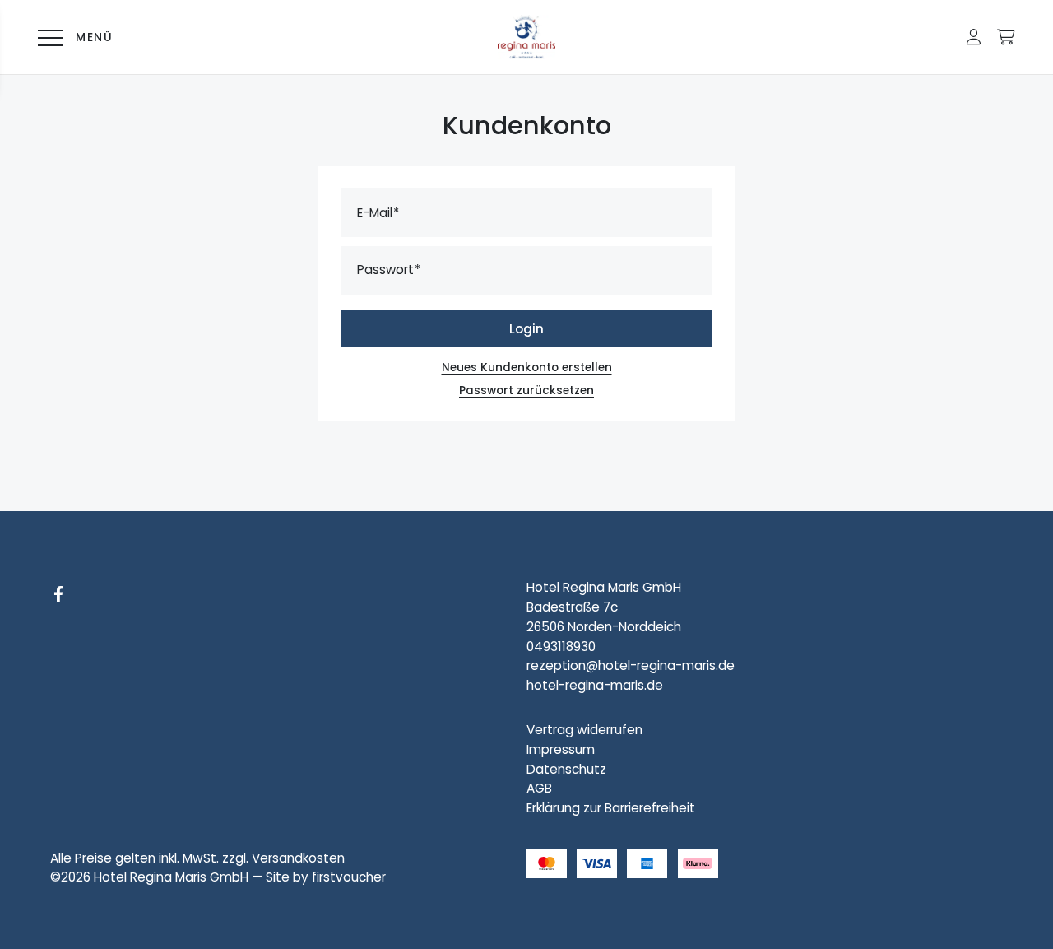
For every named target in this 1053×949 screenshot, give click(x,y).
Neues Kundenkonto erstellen (527, 367)
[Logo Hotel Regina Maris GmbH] (526, 37)
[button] (974, 37)
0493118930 (561, 646)
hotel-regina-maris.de (594, 685)
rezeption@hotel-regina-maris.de (630, 665)
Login (526, 328)
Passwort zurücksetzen (526, 390)
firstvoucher (349, 877)
